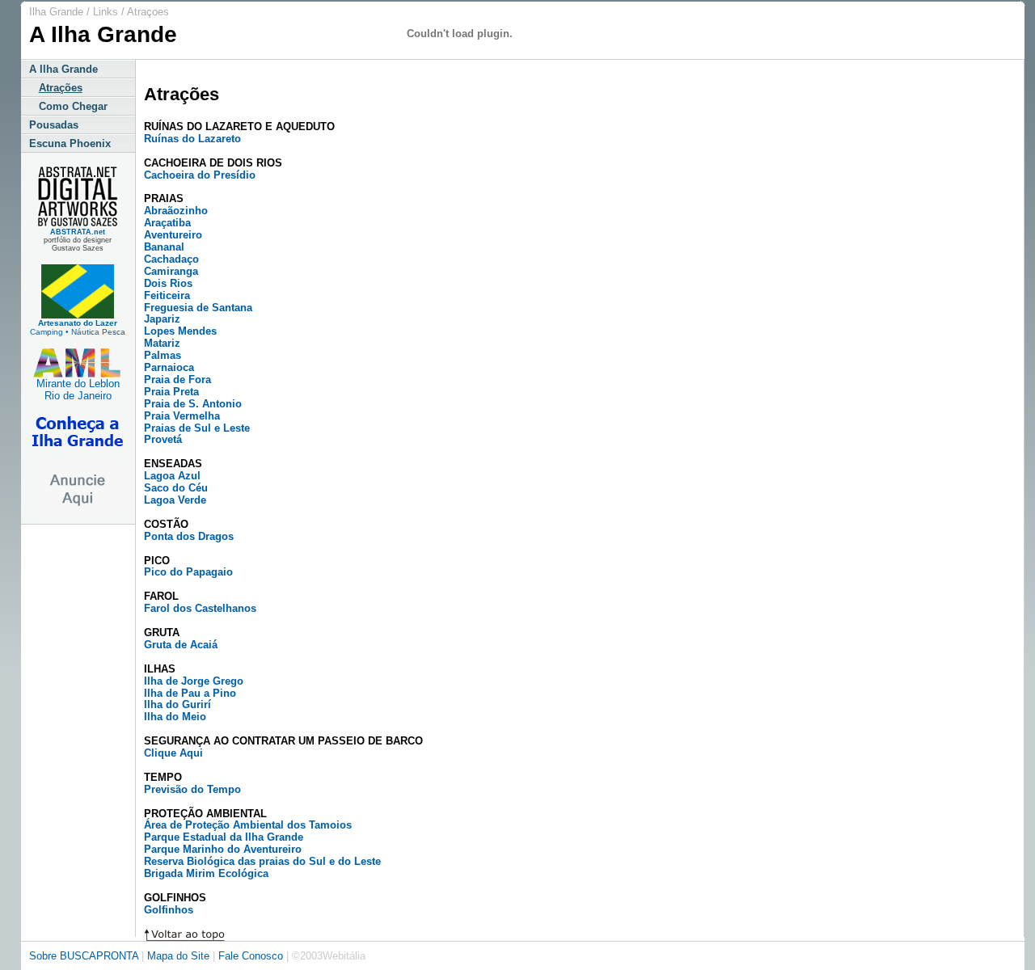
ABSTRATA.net (77, 232)
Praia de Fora (177, 379)
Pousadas (53, 125)
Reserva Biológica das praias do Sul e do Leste (262, 861)
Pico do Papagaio (188, 572)
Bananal (164, 247)
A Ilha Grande (63, 69)
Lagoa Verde (175, 500)
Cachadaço (171, 259)
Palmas (162, 355)
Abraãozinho (176, 211)
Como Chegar (68, 106)
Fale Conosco (250, 956)
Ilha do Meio (175, 717)
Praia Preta (171, 392)
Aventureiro (173, 235)
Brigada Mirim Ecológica (206, 873)
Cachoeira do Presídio (200, 175)
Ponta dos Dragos (189, 536)
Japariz (162, 319)
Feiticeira (167, 295)
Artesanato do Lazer (77, 322)
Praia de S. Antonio (193, 404)
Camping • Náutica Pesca (77, 331)
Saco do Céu (176, 488)
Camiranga (171, 271)
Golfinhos (168, 910)
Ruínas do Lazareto (192, 139)
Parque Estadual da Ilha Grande (223, 837)
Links (105, 12)
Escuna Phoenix (70, 143)
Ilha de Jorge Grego (193, 681)
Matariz (162, 343)
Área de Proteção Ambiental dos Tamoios (248, 825)
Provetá (163, 439)
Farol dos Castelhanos (200, 608)
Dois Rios (168, 283)
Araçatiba (167, 223)
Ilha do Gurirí (177, 704)
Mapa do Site (180, 956)
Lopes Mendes (180, 331)
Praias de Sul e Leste (197, 428)
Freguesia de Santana (198, 308)
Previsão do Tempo (192, 789)
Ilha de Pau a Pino (190, 693)
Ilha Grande (56, 12)
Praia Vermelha (182, 416)
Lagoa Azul (172, 476)
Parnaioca (169, 367)
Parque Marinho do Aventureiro (223, 849)
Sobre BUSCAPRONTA (83, 956)
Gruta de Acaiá (181, 645)
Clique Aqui (173, 753)
